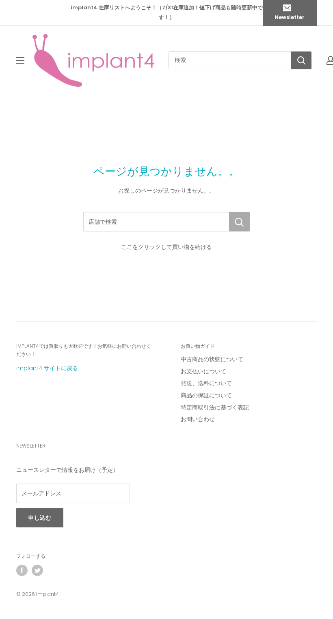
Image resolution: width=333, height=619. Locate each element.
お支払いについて (203, 371)
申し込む (39, 518)
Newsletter (290, 17)
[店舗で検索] (239, 221)
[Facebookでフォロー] (22, 570)
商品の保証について (206, 395)
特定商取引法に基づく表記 (215, 407)
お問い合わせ (198, 419)
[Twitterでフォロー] (37, 570)
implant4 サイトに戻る (47, 368)
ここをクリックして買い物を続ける (166, 247)
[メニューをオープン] (20, 60)
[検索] (301, 60)
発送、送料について (206, 383)
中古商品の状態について (212, 359)
